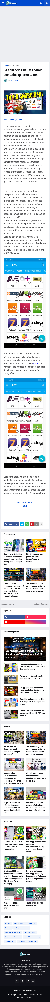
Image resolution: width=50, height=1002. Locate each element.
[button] (3, 3)
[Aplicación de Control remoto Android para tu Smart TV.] (11, 679)
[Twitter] (22, 524)
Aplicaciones (14, 65)
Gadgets (8, 928)
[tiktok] (35, 617)
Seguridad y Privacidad (13, 937)
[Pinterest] (32, 524)
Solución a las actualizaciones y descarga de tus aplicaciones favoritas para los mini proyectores (14, 778)
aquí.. (25, 505)
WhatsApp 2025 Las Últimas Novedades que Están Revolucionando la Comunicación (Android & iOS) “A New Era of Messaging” (14, 877)
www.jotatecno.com (29, 990)
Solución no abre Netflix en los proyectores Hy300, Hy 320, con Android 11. (32, 713)
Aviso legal (12, 995)
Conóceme (23, 995)
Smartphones (9, 941)
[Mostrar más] (41, 524)
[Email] (36, 524)
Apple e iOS (31, 923)
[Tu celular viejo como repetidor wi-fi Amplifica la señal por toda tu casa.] (11, 702)
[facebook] (14, 617)
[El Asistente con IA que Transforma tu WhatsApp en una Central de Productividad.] (14, 833)
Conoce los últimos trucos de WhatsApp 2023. (11, 905)
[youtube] (14, 622)
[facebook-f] (17, 981)
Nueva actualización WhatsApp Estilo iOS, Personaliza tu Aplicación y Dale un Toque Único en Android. (36, 876)
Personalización (29, 932)
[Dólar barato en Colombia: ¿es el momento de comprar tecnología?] (14, 737)
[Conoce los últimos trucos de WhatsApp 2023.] (14, 894)
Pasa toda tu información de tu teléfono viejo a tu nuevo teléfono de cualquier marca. (33, 667)
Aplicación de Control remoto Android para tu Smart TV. (31, 677)
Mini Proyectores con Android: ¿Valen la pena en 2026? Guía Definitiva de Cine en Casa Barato (35, 806)
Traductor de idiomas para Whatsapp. (34, 904)
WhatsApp (32, 941)
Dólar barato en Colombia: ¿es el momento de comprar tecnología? (12, 750)
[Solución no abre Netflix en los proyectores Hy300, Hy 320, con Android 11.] (11, 714)
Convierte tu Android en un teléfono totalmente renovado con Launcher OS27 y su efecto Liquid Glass (13, 559)
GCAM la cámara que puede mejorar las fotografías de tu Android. (34, 558)
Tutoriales (21, 941)
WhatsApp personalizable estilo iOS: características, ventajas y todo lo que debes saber (36, 847)
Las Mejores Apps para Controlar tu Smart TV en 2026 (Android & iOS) (24, 652)
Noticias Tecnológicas (13, 932)
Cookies (32, 995)
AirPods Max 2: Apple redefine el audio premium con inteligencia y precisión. (36, 777)
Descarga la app (25, 502)
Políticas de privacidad (25, 998)
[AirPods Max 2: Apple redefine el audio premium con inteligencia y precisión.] (36, 764)
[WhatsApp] (27, 524)
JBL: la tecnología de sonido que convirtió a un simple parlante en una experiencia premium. (36, 587)
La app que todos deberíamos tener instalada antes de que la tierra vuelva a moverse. (32, 690)
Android (7, 923)
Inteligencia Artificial (22, 928)
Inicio (6, 65)
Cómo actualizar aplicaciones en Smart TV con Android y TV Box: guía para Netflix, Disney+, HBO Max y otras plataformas (14, 589)
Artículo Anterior (8, 604)
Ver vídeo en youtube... (13, 119)
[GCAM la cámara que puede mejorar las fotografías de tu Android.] (36, 545)
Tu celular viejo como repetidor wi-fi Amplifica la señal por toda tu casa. (32, 701)
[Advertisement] (25, 34)
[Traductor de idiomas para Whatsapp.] (36, 894)
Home (39, 995)
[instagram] (35, 622)
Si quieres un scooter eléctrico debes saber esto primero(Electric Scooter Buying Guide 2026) (12, 807)
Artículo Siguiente (41, 604)
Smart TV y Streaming (32, 937)
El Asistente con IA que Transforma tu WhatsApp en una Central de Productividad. (13, 845)
